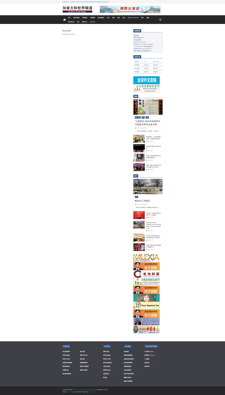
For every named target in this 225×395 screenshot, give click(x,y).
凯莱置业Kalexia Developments (143, 48)
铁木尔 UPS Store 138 (140, 42)
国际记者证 (106, 351)
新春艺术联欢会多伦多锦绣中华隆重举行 (153, 246)
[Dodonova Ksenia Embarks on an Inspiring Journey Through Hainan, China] (139, 227)
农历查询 (146, 72)
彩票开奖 (155, 68)
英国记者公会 (107, 370)
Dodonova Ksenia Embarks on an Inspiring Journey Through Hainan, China (153, 225)
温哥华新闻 (101, 17)
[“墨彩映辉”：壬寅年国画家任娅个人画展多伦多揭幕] (139, 139)
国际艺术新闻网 (84, 366)
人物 (108, 17)
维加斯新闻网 (66, 366)
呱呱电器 (136, 35)
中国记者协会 (107, 366)
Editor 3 (146, 204)
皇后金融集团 (137, 40)
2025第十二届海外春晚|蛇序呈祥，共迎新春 (153, 214)
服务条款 (147, 362)
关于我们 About (149, 351)
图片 (142, 17)
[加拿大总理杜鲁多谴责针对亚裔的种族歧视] (139, 158)
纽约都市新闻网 (66, 373)
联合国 (105, 377)
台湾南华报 (65, 370)
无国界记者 (106, 373)
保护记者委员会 (107, 362)
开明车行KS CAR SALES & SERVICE (143, 44)
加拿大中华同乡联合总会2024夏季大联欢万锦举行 (153, 236)
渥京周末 (82, 359)
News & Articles (133, 17)
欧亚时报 (82, 351)
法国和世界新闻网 (67, 362)
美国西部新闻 (83, 362)
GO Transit (156, 61)
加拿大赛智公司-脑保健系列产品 (143, 51)
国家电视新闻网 (128, 355)
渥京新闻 (126, 351)
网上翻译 (136, 68)
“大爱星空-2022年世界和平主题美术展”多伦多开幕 (147, 123)
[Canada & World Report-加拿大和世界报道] (64, 20)
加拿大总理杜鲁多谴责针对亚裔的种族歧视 (153, 156)
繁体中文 (84, 22)
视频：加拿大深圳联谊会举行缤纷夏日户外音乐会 (153, 166)
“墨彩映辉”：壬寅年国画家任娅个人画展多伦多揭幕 (153, 137)
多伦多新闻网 (66, 351)
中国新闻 (92, 17)
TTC (145, 61)
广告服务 (147, 359)
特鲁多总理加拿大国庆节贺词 (153, 147)
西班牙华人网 (83, 355)
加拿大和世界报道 (129, 373)
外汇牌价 (146, 68)
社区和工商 (71, 22)
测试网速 (136, 72)
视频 (148, 17)
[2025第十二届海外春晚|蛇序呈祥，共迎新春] (139, 215)
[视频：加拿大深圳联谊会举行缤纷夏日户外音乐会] (139, 167)
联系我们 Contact (150, 355)
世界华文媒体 (66, 355)
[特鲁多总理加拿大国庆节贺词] (139, 148)
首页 (69, 17)
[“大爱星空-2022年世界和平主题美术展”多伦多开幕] (148, 107)
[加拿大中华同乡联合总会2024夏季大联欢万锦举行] (139, 238)
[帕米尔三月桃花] (148, 186)
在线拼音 (155, 72)
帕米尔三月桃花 (142, 200)
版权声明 (147, 366)
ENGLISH (92, 22)
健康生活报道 (83, 370)
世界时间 (155, 65)
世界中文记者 (66, 359)
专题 (118, 17)
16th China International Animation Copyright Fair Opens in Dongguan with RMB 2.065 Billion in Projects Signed (92, 2)
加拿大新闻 (76, 17)
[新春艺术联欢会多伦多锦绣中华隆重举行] (139, 247)
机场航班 (136, 65)
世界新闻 (84, 17)
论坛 (78, 22)
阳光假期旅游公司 (139, 37)
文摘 (113, 17)
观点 (124, 17)
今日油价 (146, 65)
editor (145, 128)
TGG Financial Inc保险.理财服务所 (143, 46)
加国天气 (136, 61)
